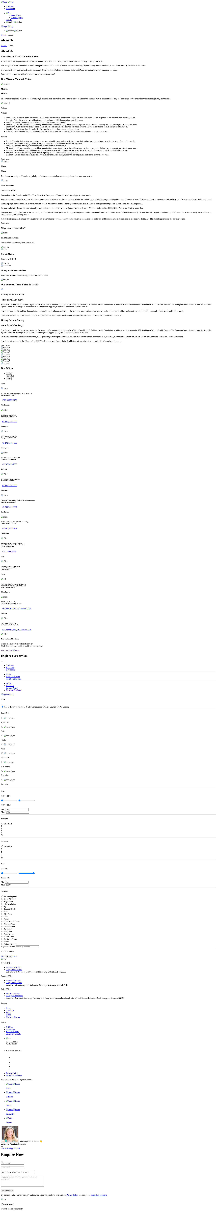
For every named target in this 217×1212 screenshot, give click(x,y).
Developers (10, 9)
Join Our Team (7, 650)
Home (4, 35)
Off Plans (10, 6)
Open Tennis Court (11, 922)
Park (6, 911)
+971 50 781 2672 (9, 400)
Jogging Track (9, 909)
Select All (8, 824)
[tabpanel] (108, 392)
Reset (3, 956)
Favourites (10, 667)
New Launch (50, 707)
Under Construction (34, 707)
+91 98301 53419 (24, 630)
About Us (10, 686)
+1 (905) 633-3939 (9, 528)
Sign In (9, 20)
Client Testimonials (13, 679)
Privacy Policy (12, 688)
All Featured (9, 952)
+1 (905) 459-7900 (9, 421)
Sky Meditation (10, 904)
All (5, 707)
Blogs (8, 674)
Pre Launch (64, 707)
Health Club (9, 937)
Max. (3, 812)
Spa (5, 906)
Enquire (17, 1148)
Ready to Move (16, 707)
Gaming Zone (9, 924)
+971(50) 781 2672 (13, 967)
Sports (6, 919)
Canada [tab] (10, 376)
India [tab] (9, 379)
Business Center (10, 939)
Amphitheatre (9, 927)
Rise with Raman (13, 677)
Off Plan (9, 1027)
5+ (2, 835)
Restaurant (8, 929)
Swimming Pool (10, 896)
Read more (5, 159)
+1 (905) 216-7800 (9, 443)
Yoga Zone (8, 901)
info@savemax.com (14, 969)
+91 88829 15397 (9, 608)
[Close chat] (2, 1146)
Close (15, 956)
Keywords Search (8, 947)
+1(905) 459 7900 (13, 980)
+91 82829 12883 (9, 630)
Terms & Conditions (14, 690)
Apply (9, 956)
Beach (6, 942)
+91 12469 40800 (9, 551)
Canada (14, 18)
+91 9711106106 (12, 993)
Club (6, 916)
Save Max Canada (13, 1034)
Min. (3, 809)
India (13, 15)
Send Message (7, 1190)
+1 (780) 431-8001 (9, 507)
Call (2, 1148)
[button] (8, 13)
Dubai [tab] (9, 373)
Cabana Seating (10, 944)
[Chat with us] (10, 1134)
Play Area (8, 914)
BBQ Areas (8, 932)
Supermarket (9, 934)
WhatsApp (9, 1148)
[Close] (2, 661)
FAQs (8, 683)
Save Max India (12, 1032)
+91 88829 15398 (24, 608)
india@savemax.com (14, 996)
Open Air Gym (10, 899)
